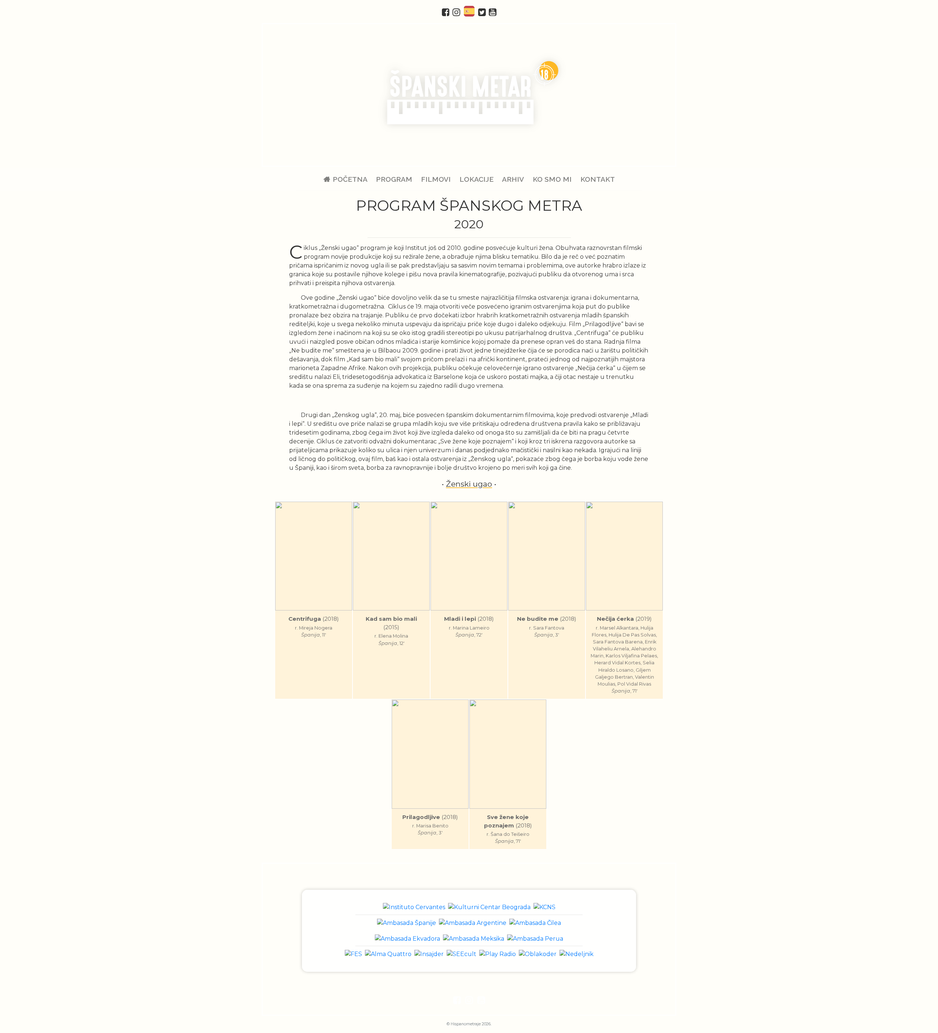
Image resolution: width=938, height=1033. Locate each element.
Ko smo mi (552, 179)
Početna (350, 179)
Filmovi (436, 179)
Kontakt (597, 179)
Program (394, 179)
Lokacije (476, 179)
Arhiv (513, 179)
